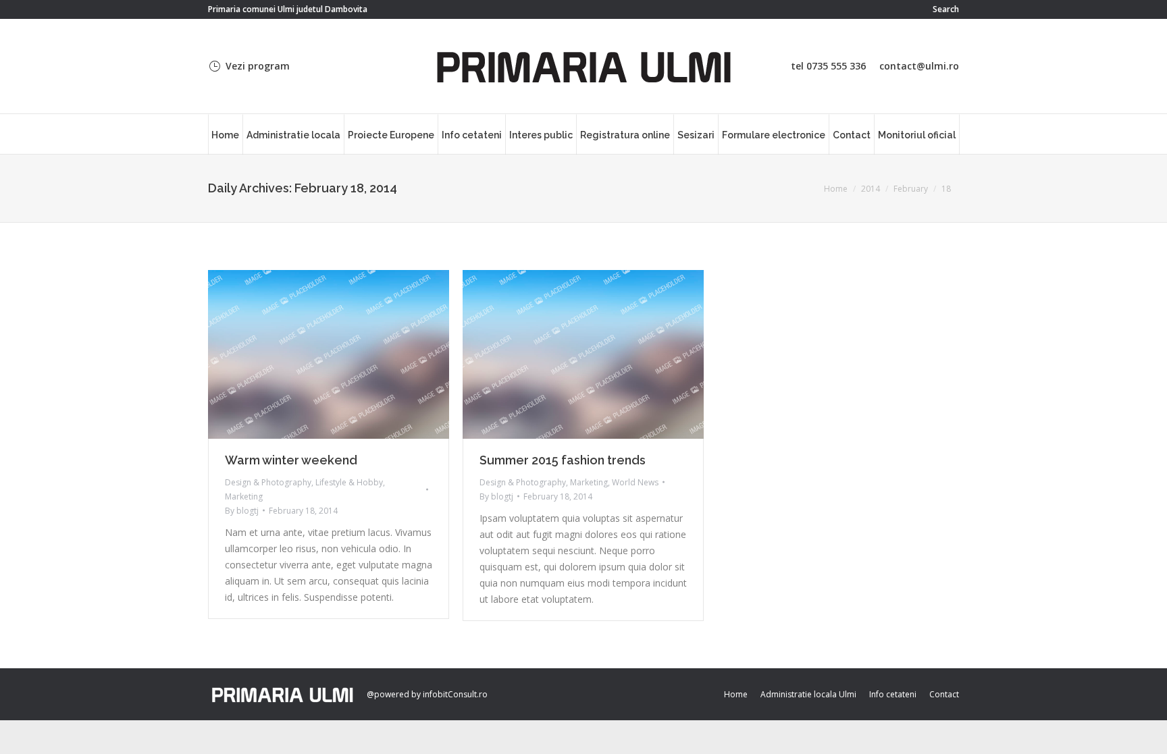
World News (635, 482)
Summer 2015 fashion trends (562, 460)
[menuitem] (225, 134)
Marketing (244, 496)
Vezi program (258, 66)
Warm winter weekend (291, 460)
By (242, 510)
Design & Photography (268, 482)
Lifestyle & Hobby (349, 482)
